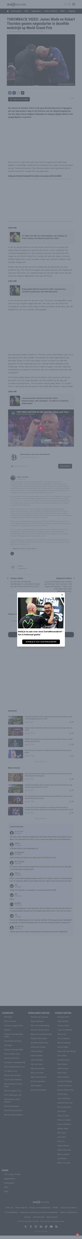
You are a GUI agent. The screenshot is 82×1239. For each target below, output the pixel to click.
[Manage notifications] (77, 1235)
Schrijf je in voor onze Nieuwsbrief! (41, 642)
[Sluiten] (62, 595)
